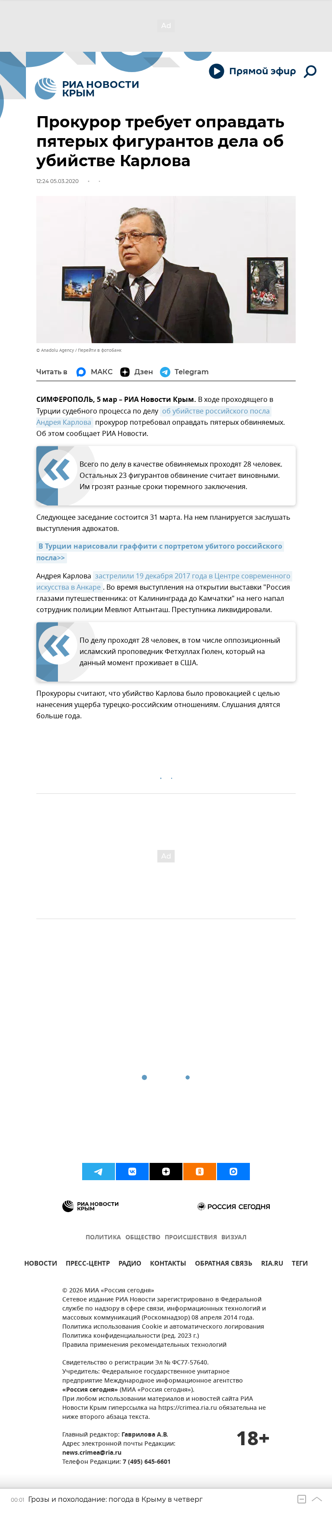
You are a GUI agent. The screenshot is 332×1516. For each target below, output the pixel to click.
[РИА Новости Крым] (86, 89)
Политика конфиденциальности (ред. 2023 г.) (130, 1336)
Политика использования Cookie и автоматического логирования (163, 1327)
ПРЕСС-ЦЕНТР (88, 1265)
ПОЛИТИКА (103, 1238)
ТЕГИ (300, 1265)
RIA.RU (272, 1265)
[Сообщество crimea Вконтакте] (132, 1171)
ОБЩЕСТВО (142, 1238)
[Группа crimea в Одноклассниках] (199, 1171)
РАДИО (129, 1265)
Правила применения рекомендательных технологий (144, 1345)
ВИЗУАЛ (233, 1238)
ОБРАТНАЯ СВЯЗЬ (223, 1265)
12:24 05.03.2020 (57, 181)
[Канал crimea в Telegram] (98, 1171)
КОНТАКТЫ (168, 1265)
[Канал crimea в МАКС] (233, 1171)
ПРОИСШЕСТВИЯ (191, 1238)
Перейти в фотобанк (99, 350)
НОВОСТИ (40, 1265)
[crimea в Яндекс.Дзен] (166, 1171)
